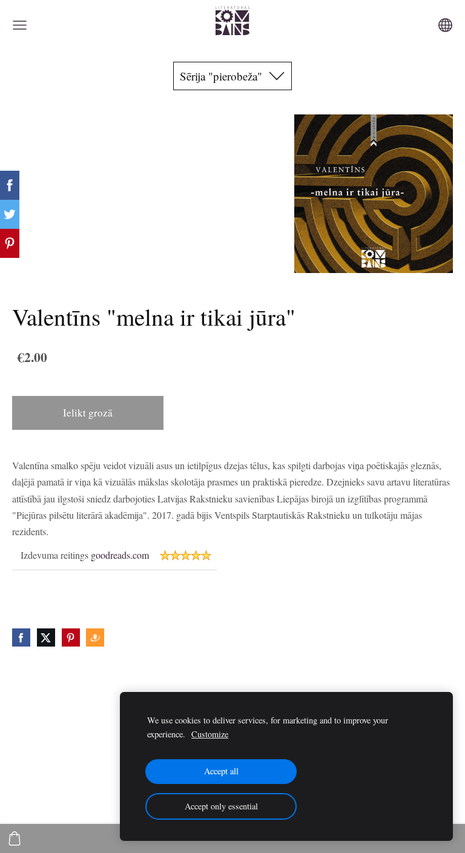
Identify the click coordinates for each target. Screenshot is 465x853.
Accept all (221, 771)
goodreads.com (120, 554)
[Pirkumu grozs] (14, 838)
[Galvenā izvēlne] (19, 25)
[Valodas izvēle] (445, 25)
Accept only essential (221, 806)
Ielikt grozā (88, 413)
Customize (209, 734)
